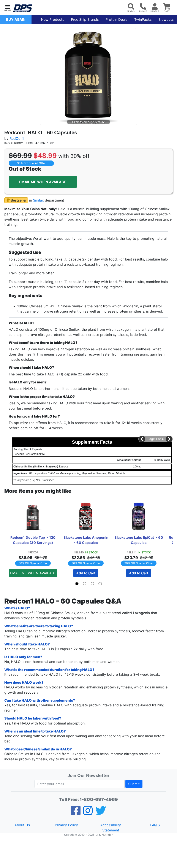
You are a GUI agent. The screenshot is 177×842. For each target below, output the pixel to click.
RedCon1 (16, 138)
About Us (22, 825)
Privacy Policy (66, 825)
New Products (52, 19)
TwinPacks (143, 19)
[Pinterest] (88, 813)
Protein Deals (116, 19)
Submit (134, 784)
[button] (7, 7)
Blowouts (166, 19)
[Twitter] (100, 813)
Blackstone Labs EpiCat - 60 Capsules (138, 540)
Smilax (38, 200)
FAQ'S (155, 825)
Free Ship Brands (85, 19)
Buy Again (15, 19)
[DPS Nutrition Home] (22, 8)
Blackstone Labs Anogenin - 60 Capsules (86, 540)
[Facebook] (76, 813)
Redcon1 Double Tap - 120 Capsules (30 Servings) (33, 540)
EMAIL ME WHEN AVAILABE (42, 182)
